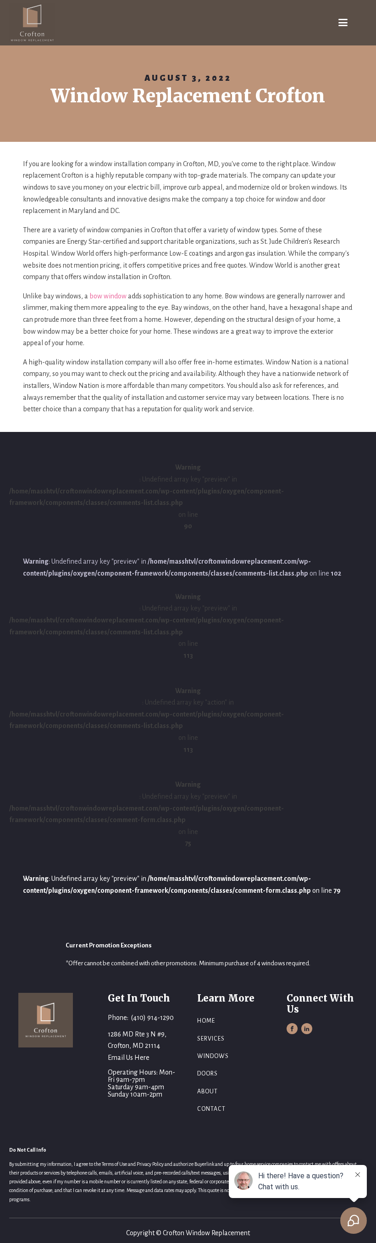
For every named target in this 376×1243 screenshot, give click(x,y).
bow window (108, 296)
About (207, 1091)
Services (211, 1039)
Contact (211, 1109)
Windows (213, 1056)
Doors (207, 1073)
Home (206, 1021)
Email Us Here (128, 1057)
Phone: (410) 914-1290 (141, 1017)
